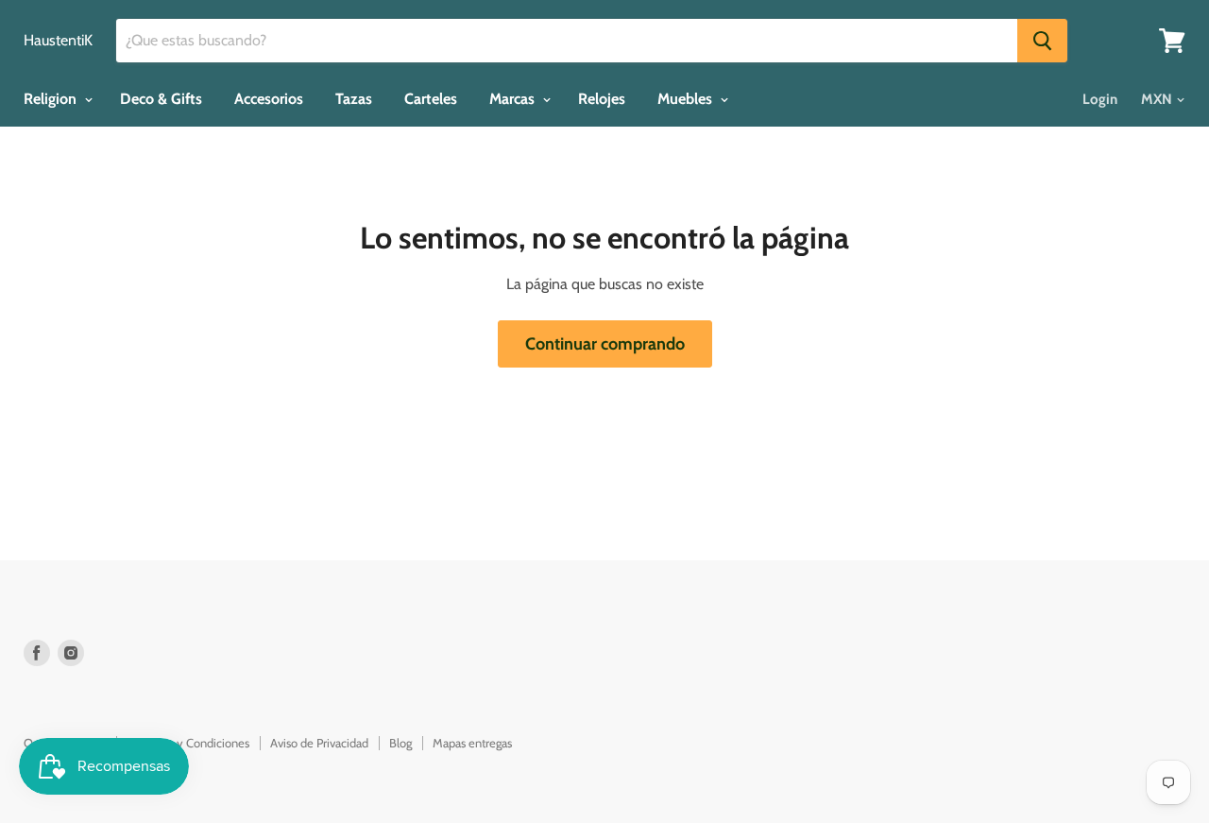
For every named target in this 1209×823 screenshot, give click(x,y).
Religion (52, 99)
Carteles (430, 99)
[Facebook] (37, 653)
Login (1099, 99)
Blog (400, 742)
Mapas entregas (472, 742)
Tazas (353, 99)
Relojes (601, 99)
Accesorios (268, 99)
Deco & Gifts (161, 99)
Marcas (513, 99)
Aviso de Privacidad (319, 742)
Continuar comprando (605, 344)
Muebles (686, 99)
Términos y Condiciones (188, 742)
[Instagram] (71, 653)
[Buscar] (1042, 40)
